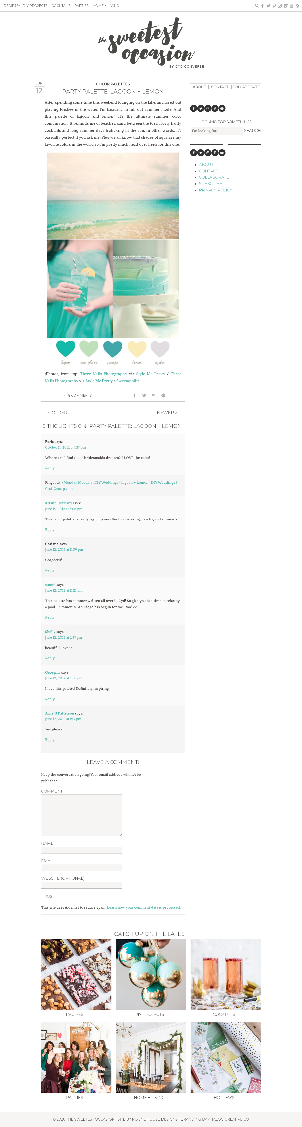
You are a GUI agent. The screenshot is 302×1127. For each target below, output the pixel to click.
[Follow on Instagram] (207, 108)
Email (47, 860)
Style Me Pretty (150, 373)
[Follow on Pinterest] (214, 108)
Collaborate (246, 87)
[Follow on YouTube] (222, 108)
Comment (52, 791)
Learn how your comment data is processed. (144, 907)
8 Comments (80, 395)
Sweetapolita (128, 380)
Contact (219, 87)
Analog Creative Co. (229, 1119)
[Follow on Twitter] (200, 108)
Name (47, 843)
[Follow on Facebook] (193, 108)
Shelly (50, 631)
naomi (50, 584)
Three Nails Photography (103, 373)
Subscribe (210, 183)
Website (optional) (62, 878)
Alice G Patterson (59, 713)
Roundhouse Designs (155, 1119)
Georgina (52, 672)
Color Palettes (113, 84)
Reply (50, 468)
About (199, 87)
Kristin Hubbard (58, 503)
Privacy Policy (215, 190)
